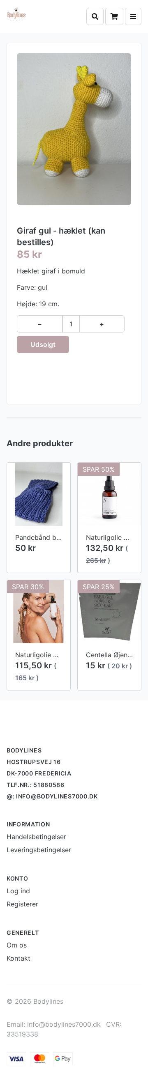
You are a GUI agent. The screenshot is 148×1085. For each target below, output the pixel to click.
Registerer (22, 904)
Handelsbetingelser (36, 837)
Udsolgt (43, 344)
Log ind (18, 891)
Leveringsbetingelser (39, 850)
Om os (17, 945)
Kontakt (18, 958)
